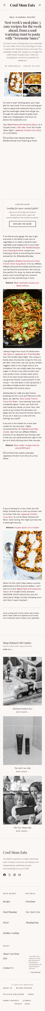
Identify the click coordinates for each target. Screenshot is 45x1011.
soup (28, 618)
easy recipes (34, 613)
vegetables (35, 618)
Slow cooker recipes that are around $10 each (26, 446)
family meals (7, 615)
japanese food (27, 615)
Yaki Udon (21, 127)
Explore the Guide (24, 225)
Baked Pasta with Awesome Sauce (22, 124)
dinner (26, 613)
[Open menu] (4, 5)
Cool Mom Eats (22, 5)
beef (15, 613)
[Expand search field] (40, 5)
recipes (23, 618)
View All (8, 649)
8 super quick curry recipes (26, 527)
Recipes (31, 17)
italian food (17, 615)
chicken (21, 613)
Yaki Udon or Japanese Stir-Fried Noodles (21, 354)
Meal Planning (18, 17)
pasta (18, 618)
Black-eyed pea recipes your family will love (26, 284)
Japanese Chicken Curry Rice (28, 130)
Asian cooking (8, 613)
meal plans (11, 618)
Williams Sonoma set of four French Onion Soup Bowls (21, 262)
